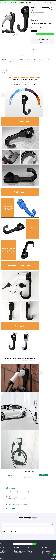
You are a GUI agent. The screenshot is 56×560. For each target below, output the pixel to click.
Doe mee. (34, 543)
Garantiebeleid (16, 549)
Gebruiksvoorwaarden (17, 550)
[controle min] (31, 34)
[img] (7, 487)
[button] (41, 2)
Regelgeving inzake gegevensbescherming (20, 551)
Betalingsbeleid (30, 551)
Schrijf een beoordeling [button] (44, 475)
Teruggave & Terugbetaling (18, 552)
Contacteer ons (30, 549)
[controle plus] (35, 34)
